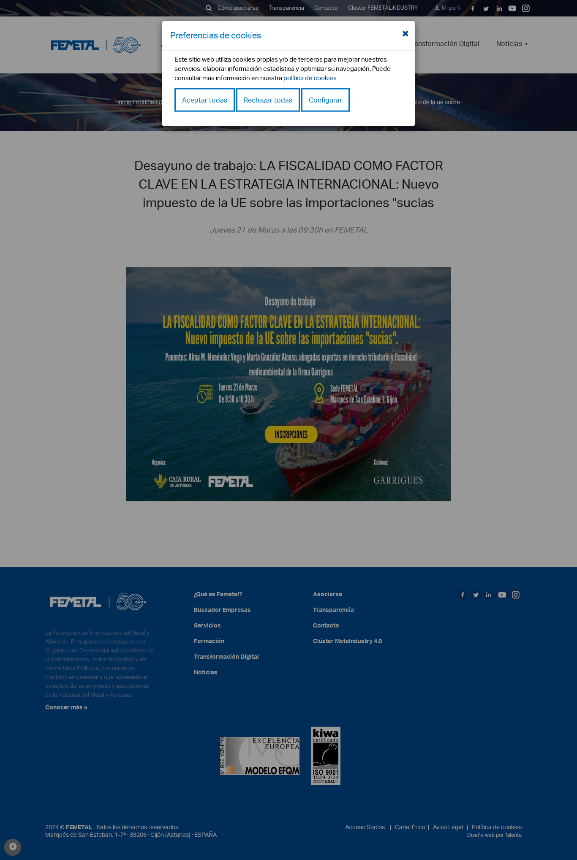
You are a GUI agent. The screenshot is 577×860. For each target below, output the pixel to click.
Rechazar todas (268, 99)
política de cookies (310, 77)
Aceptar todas (204, 99)
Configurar (325, 99)
